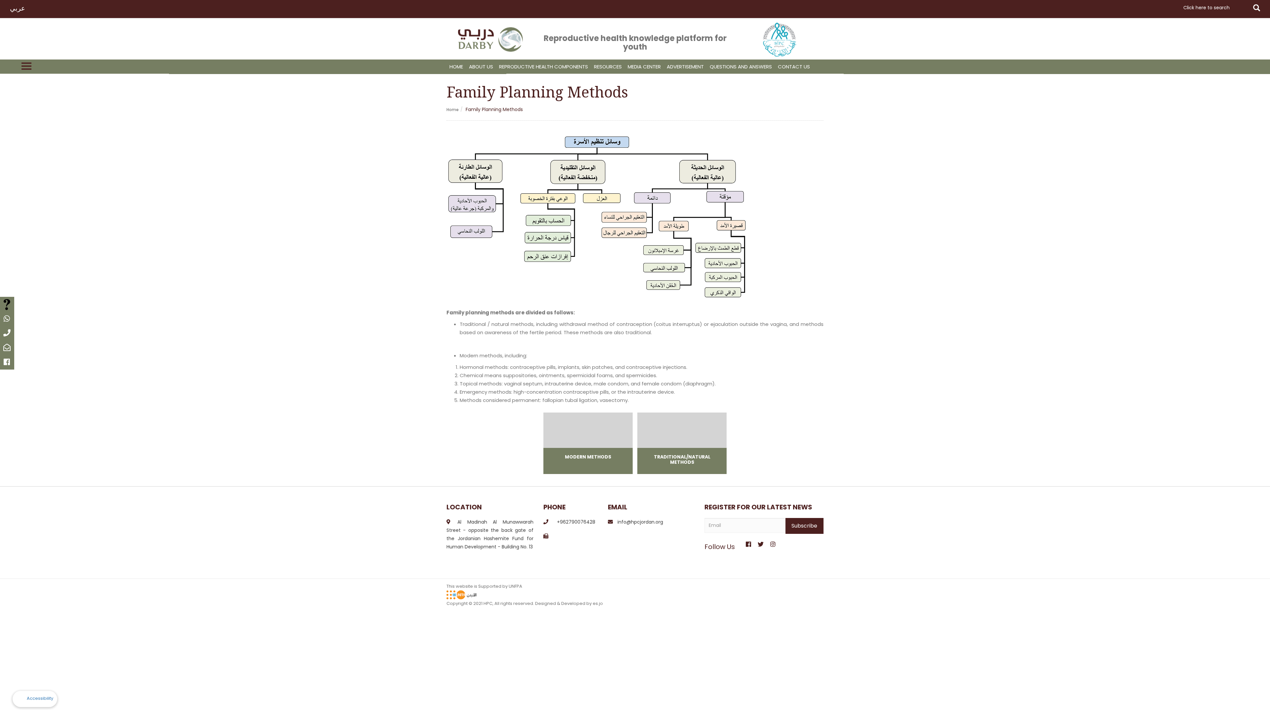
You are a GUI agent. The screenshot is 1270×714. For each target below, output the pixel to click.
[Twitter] (760, 542)
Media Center (644, 66)
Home (456, 66)
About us (481, 66)
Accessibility (40, 698)
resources (608, 66)
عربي (17, 8)
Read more (588, 443)
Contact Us (794, 66)
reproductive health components (543, 66)
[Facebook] (748, 542)
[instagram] (772, 542)
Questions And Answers (741, 66)
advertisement (685, 66)
